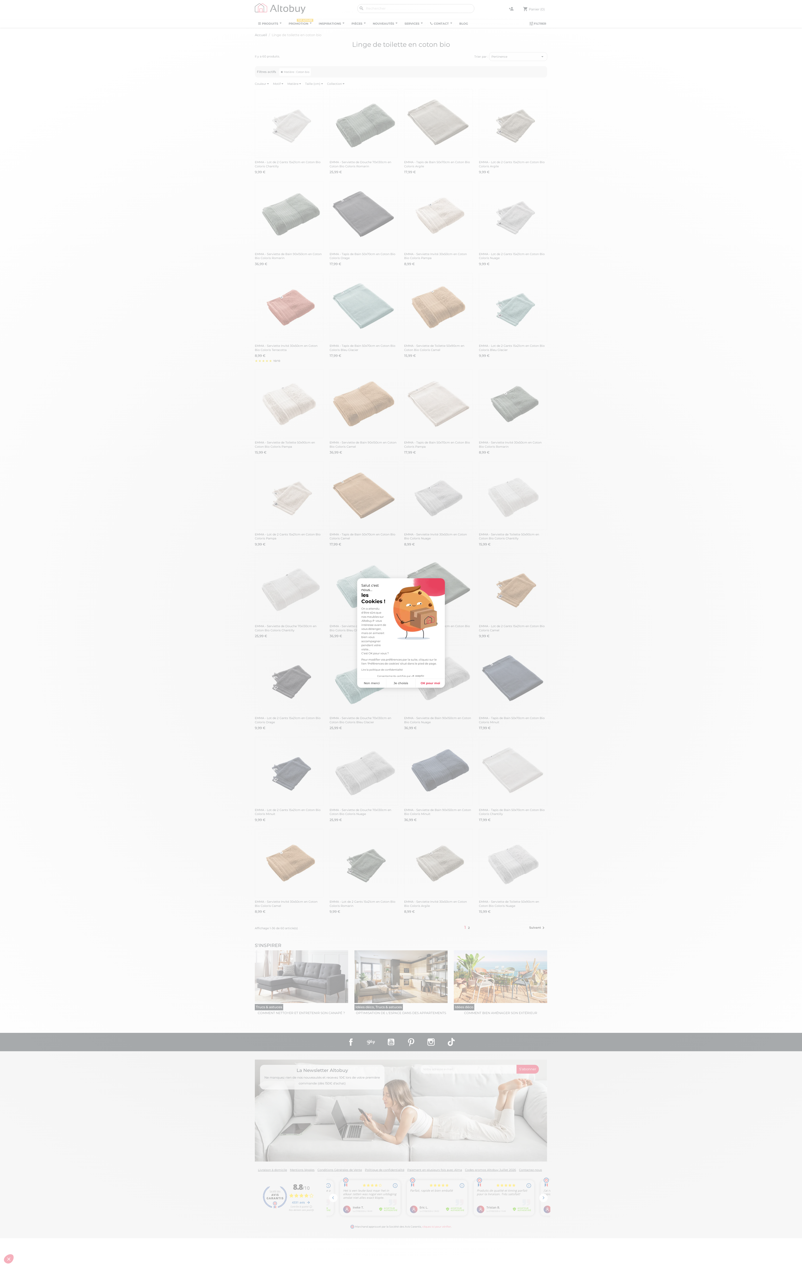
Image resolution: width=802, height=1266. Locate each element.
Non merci (372, 683)
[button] (9, 1259)
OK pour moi (430, 683)
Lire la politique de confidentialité (382, 669)
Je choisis (401, 683)
